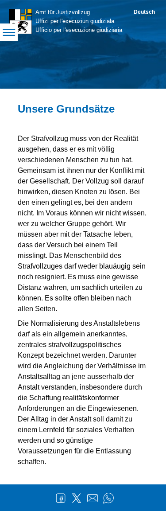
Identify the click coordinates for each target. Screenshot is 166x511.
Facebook (60, 498)
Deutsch (144, 12)
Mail (92, 498)
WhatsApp (108, 498)
